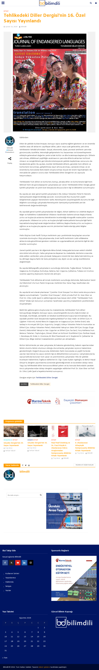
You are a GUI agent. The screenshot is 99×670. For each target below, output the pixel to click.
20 (25, 641)
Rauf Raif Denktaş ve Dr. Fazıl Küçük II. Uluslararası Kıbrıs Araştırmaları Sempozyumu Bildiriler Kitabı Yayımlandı (61, 449)
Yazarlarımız (10, 578)
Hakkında (9, 582)
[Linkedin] (24, 562)
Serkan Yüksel (10, 451)
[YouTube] (18, 562)
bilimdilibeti (10, 152)
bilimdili (23, 27)
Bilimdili (10, 150)
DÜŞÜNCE (8, 440)
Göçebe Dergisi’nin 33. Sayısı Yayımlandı (13, 444)
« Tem (4, 658)
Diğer (30, 440)
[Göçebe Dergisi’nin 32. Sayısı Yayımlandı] (38, 431)
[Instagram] (30, 562)
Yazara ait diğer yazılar (84, 465)
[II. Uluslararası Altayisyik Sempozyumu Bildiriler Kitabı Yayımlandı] (85, 431)
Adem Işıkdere (44, 667)
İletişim (8, 586)
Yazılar (8, 590)
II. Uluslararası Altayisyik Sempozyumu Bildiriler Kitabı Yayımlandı (85, 447)
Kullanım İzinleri (12, 574)
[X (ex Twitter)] (11, 562)
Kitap (6, 11)
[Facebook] (5, 562)
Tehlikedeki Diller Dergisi (47, 378)
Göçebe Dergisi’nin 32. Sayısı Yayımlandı (37, 444)
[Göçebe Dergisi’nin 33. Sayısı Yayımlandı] (14, 431)
